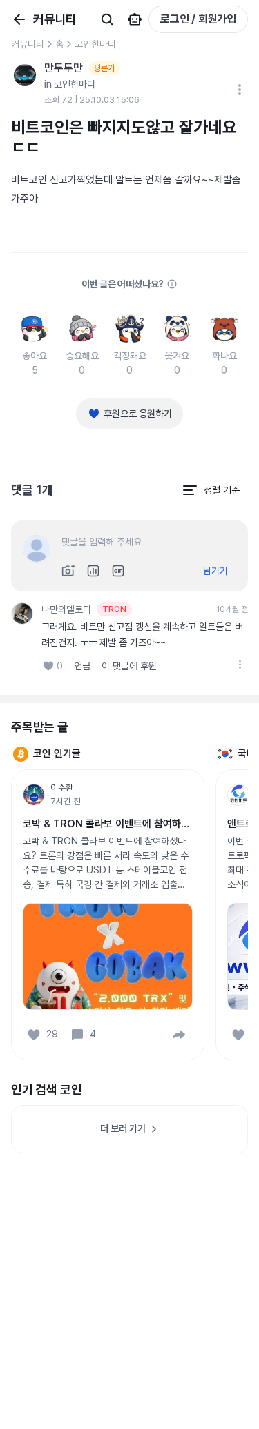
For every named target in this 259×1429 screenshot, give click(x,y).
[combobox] (210, 490)
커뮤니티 (27, 44)
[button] (179, 1034)
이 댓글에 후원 (129, 665)
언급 (82, 665)
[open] (239, 664)
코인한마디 (95, 44)
